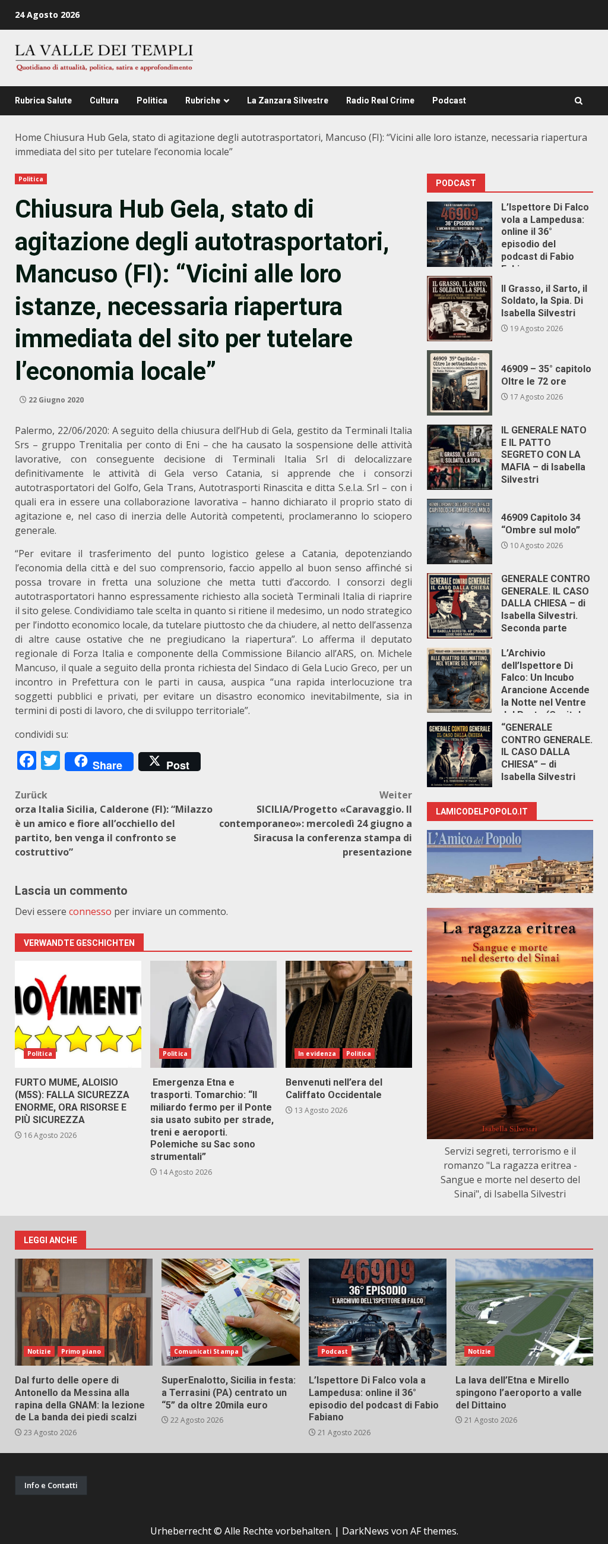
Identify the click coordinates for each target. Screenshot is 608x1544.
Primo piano (81, 1351)
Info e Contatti (51, 1485)
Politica (152, 100)
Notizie (39, 1351)
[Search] (578, 100)
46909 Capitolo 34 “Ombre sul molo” (459, 531)
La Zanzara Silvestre (287, 100)
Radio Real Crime (380, 100)
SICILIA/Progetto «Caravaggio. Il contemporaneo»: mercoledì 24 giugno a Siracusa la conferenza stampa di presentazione (315, 823)
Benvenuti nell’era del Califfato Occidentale (349, 1014)
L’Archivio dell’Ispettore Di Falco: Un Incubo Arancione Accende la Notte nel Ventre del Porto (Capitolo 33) (459, 680)
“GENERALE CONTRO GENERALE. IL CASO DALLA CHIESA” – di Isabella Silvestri (459, 754)
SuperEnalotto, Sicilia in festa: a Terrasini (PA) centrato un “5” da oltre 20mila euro (230, 1312)
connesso (90, 911)
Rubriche (202, 100)
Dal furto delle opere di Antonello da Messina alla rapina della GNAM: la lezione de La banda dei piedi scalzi (84, 1312)
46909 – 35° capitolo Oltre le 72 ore (459, 383)
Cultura (104, 100)
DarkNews (365, 1530)
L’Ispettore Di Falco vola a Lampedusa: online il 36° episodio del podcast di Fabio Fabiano (459, 234)
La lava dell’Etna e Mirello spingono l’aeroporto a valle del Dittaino (524, 1312)
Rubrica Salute (43, 100)
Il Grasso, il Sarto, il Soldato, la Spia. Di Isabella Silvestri (459, 308)
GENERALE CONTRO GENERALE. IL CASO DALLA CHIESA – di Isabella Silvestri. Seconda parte (459, 606)
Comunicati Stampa (206, 1351)
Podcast (449, 100)
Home (28, 137)
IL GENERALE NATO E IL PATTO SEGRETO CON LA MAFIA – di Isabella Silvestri (459, 457)
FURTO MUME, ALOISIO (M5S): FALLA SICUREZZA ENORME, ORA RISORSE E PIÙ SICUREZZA (78, 1014)
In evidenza (317, 1053)
